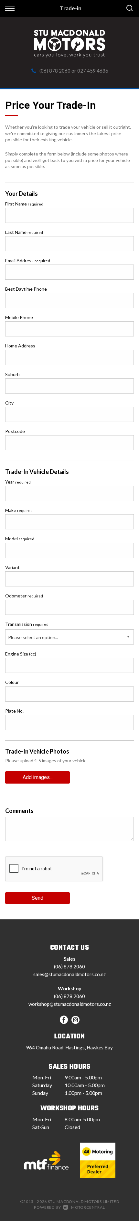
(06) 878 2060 (54, 71)
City (9, 402)
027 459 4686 (92, 71)
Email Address (27, 260)
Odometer (24, 595)
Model (19, 538)
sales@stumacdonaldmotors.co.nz (69, 974)
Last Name (24, 232)
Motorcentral (88, 1207)
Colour (12, 682)
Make (19, 510)
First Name (24, 203)
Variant (12, 567)
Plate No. (14, 711)
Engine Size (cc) (20, 653)
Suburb (12, 374)
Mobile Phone (19, 317)
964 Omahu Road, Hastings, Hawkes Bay (69, 1047)
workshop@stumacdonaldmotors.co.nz (69, 1004)
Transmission (26, 624)
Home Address (20, 345)
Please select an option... (33, 637)
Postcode (15, 431)
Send (37, 898)
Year (18, 482)
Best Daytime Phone (26, 289)
